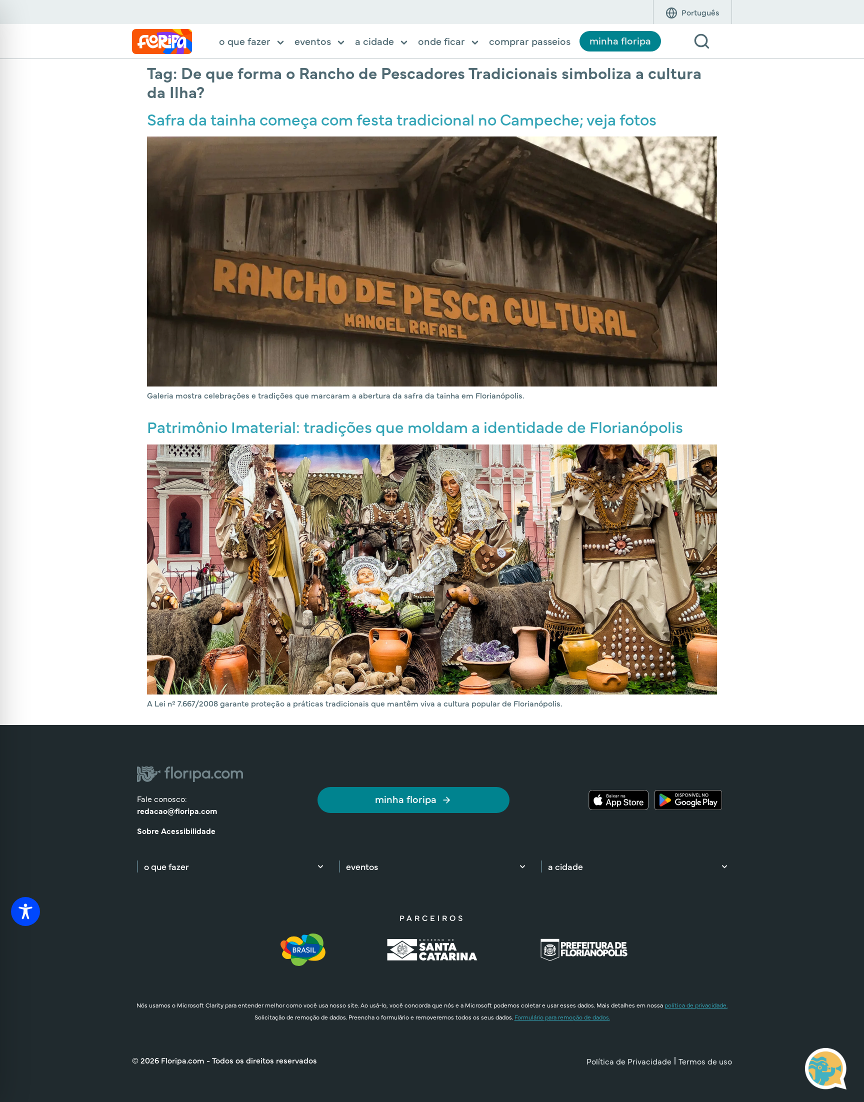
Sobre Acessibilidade (176, 830)
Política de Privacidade (629, 1061)
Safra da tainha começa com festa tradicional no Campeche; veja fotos (401, 119)
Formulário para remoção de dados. (562, 1017)
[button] (252, 42)
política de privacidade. (696, 1005)
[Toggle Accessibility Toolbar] (25, 911)
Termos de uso (705, 1061)
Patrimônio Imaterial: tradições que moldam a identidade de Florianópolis (415, 426)
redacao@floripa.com (177, 810)
